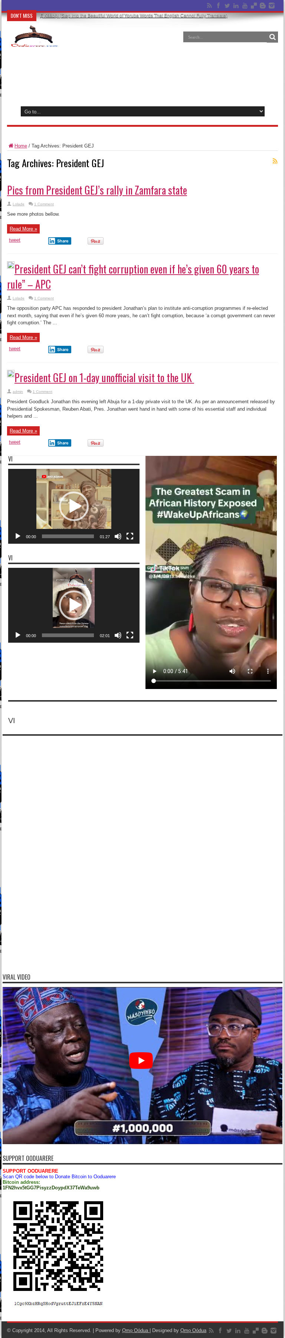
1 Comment (44, 204)
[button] (74, 506)
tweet (14, 240)
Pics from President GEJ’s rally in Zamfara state (97, 190)
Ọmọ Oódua (136, 1330)
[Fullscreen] (130, 536)
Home (20, 146)
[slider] (68, 536)
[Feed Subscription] (275, 161)
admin (18, 392)
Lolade (18, 204)
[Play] (18, 536)
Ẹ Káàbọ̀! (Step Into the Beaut (69, 5)
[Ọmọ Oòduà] (33, 42)
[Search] (272, 37)
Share (63, 241)
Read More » (23, 229)
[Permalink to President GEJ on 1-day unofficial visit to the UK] (10, 375)
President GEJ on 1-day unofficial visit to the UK (104, 377)
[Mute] (118, 536)
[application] (74, 506)
